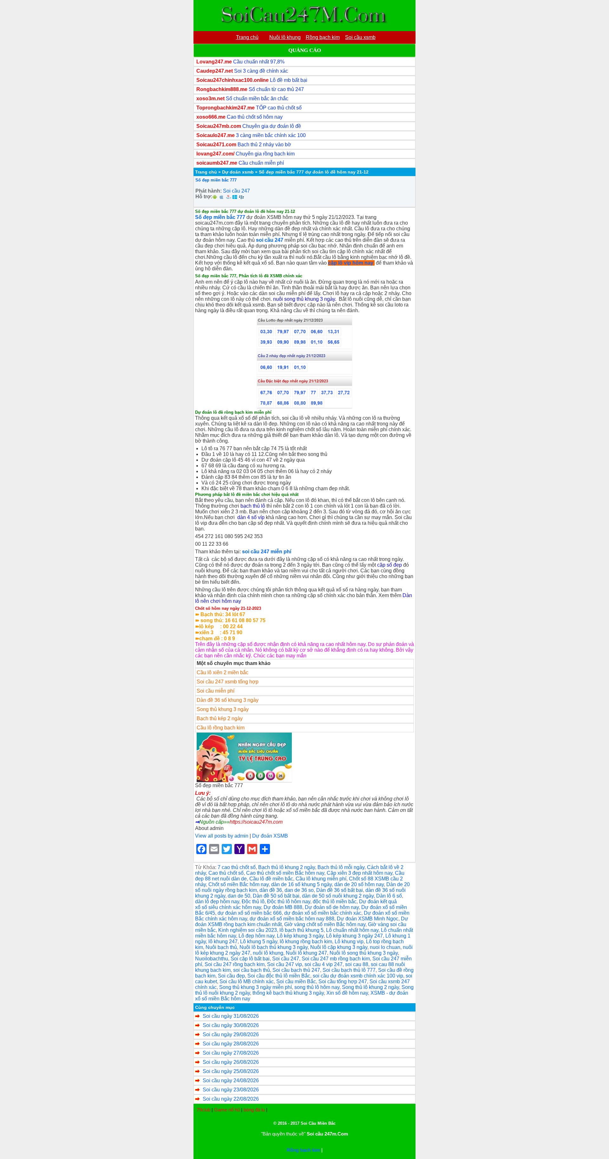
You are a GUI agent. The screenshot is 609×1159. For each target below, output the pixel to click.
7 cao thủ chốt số (237, 867)
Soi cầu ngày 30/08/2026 (231, 1025)
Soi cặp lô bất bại (250, 958)
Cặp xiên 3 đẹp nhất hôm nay (359, 873)
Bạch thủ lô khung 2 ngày (286, 867)
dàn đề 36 (270, 890)
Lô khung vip (349, 941)
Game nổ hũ (227, 1109)
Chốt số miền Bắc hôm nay (238, 884)
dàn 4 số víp (251, 517)
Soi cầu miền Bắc (296, 981)
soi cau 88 (356, 964)
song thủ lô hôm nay (316, 987)
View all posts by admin (221, 836)
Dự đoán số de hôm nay (332, 907)
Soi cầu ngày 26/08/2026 (231, 1062)
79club (203, 1109)
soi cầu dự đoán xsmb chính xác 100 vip (358, 975)
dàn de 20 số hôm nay (359, 884)
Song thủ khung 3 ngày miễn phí (255, 987)
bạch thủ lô (252, 506)
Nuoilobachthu (211, 958)
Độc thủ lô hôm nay (288, 901)
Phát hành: (208, 191)
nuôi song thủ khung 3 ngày (304, 299)
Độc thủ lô (253, 901)
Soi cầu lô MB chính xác (246, 981)
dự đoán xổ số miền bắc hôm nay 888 (292, 918)
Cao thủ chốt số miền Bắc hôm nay (285, 873)
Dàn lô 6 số (389, 896)
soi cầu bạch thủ (251, 970)
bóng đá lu (254, 1109)
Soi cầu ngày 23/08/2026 (231, 1089)
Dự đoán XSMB (270, 836)
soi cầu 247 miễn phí (266, 551)
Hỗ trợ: (203, 196)
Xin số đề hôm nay (347, 993)
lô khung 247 (223, 941)
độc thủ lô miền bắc (335, 901)
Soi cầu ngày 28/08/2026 (231, 1043)
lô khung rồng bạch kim (306, 941)
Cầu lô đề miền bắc (271, 878)
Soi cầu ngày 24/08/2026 (231, 1080)
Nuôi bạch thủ (221, 947)
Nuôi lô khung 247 (306, 953)
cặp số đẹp (389, 565)
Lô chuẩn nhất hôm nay (352, 930)
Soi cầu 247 (236, 191)
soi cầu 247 (269, 240)
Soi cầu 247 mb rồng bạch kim (336, 958)
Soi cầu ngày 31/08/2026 (231, 1016)
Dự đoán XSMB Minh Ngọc (367, 918)
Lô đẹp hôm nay (256, 935)
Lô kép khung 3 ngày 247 (354, 935)
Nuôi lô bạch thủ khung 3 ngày (273, 947)
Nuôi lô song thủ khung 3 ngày (364, 953)
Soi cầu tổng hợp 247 (342, 981)
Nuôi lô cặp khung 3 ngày (338, 947)
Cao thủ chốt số (226, 873)
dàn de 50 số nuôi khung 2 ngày (338, 896)
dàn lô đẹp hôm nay (217, 901)
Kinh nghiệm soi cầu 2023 (247, 930)
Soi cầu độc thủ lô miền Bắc (278, 975)
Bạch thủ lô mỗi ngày (341, 867)
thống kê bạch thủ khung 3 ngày (288, 993)
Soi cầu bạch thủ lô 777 (349, 970)
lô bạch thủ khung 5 (301, 930)
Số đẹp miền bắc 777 (216, 180)
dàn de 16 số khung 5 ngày (301, 884)
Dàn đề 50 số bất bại (276, 896)
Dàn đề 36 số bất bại (339, 890)
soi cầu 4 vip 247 (323, 964)
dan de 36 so (299, 890)
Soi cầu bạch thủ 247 (296, 970)
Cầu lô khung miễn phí (321, 878)
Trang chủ (206, 172)
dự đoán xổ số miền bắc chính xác (322, 913)
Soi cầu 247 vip (284, 964)
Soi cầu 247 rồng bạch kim (235, 964)
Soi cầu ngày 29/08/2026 (231, 1034)
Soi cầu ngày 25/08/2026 (231, 1071)
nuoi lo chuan (385, 947)
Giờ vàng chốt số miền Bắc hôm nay (324, 924)
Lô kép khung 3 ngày (300, 935)
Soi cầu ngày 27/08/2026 (231, 1053)
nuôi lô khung (268, 953)
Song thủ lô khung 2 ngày (370, 987)
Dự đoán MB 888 (283, 907)
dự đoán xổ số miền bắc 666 (250, 913)
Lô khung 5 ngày (258, 941)
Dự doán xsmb (238, 172)
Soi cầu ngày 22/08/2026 (231, 1099)
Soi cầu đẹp (231, 975)
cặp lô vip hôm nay (350, 263)
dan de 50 (239, 896)
